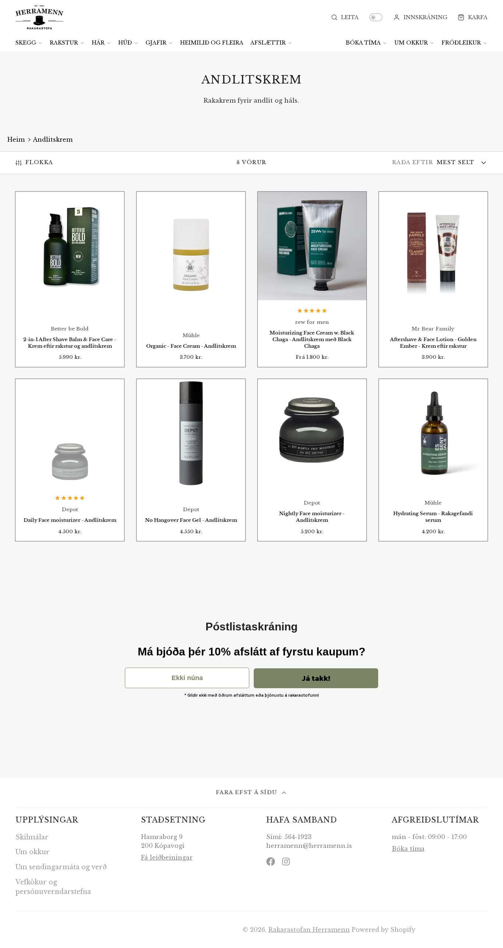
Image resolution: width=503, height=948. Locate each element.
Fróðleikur (461, 42)
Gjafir (155, 42)
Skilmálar (32, 837)
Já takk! (316, 678)
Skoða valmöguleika (312, 282)
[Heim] (39, 17)
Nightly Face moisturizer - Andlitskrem (312, 460)
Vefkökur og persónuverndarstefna (53, 887)
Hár (98, 42)
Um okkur (411, 42)
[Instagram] (286, 861)
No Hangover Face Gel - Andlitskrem (191, 460)
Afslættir (268, 42)
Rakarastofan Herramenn (309, 929)
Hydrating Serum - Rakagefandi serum (433, 460)
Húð (125, 42)
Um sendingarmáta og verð (61, 867)
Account (420, 17)
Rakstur (64, 42)
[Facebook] (270, 861)
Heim (16, 139)
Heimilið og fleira (211, 42)
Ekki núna (187, 678)
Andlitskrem (53, 139)
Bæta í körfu (69, 284)
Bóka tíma (363, 42)
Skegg (25, 42)
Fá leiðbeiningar (167, 857)
